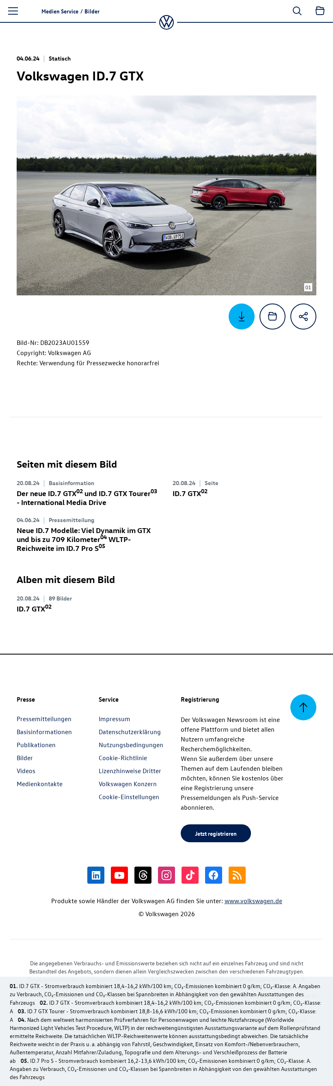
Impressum (114, 719)
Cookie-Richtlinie (123, 758)
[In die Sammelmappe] (272, 316)
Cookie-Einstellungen (129, 797)
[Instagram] (166, 875)
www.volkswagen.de (253, 901)
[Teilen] (303, 316)
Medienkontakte (40, 784)
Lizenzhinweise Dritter (130, 771)
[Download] (242, 316)
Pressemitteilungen (44, 719)
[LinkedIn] (95, 875)
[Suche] (297, 11)
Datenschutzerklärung (130, 732)
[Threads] (142, 875)
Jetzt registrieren (216, 833)
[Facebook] (213, 875)
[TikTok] (190, 875)
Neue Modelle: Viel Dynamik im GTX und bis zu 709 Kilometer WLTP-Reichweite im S (84, 539)
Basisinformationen (44, 732)
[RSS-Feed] (237, 875)
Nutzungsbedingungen (131, 745)
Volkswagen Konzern (128, 784)
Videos (26, 771)
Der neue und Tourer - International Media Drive (87, 497)
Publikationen (36, 745)
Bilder (25, 758)
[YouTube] (119, 875)
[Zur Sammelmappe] (320, 11)
